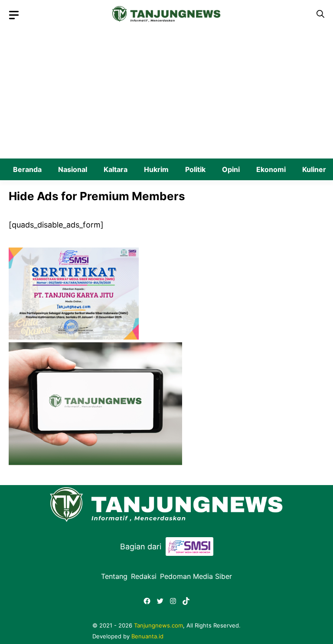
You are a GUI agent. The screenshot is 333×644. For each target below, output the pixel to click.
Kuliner (314, 169)
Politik (195, 169)
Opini (231, 169)
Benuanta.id (147, 636)
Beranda (27, 169)
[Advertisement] (166, 93)
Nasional (72, 169)
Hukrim (156, 169)
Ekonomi (271, 169)
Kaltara (115, 169)
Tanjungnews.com (158, 625)
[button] (320, 14)
